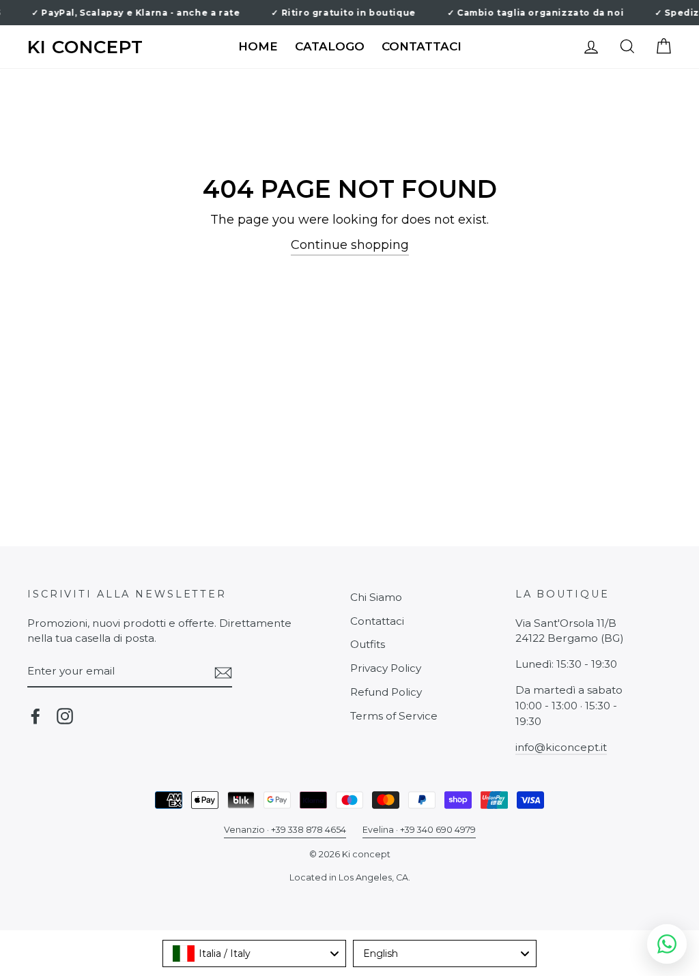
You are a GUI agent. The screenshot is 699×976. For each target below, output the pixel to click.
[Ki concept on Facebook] (35, 716)
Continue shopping (350, 244)
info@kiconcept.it (561, 747)
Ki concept (85, 47)
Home (258, 46)
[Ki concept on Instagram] (65, 716)
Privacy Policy (385, 668)
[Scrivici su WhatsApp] (667, 944)
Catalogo (330, 46)
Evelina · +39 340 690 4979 (419, 830)
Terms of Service (394, 715)
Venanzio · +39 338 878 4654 (285, 830)
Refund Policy (386, 691)
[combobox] (254, 953)
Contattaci (421, 46)
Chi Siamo (376, 597)
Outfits (367, 644)
